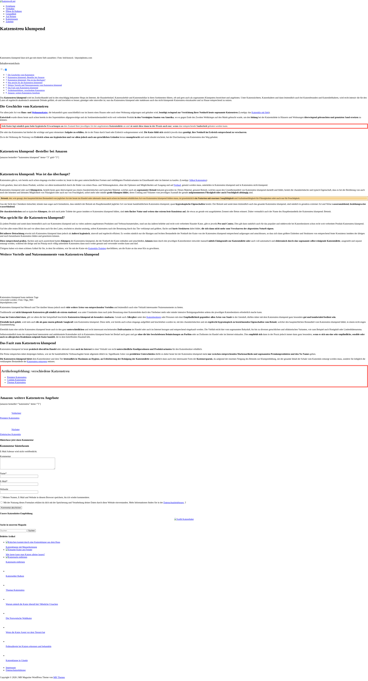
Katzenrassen (12, 19)
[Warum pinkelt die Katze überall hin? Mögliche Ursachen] (11, 599)
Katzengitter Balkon (15, 576)
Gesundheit (11, 14)
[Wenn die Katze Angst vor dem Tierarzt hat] (11, 627)
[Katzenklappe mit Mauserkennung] (33, 542)
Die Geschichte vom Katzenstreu (21, 75)
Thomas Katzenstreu (16, 382)
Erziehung (10, 6)
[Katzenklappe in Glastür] (11, 655)
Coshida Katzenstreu (16, 380)
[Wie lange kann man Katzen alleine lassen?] (19, 549)
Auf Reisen (11, 16)
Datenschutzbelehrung (173, 502)
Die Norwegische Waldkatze (19, 618)
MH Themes (59, 677)
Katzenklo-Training (97, 248)
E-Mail (3, 481)
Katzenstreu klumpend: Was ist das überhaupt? (26, 80)
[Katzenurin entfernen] (16, 557)
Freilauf (177, 185)
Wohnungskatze (40, 112)
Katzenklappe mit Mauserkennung (21, 547)
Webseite (4, 489)
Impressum (11, 667)
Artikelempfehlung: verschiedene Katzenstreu (26, 90)
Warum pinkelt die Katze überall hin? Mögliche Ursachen (32, 604)
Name (2, 473)
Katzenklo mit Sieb (260, 112)
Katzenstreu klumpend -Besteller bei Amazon (26, 77)
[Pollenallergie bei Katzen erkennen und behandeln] (11, 641)
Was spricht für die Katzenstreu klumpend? (25, 82)
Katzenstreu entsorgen (37, 361)
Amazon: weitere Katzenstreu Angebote (24, 93)
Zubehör (10, 21)
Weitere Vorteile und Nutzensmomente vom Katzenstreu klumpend (35, 85)
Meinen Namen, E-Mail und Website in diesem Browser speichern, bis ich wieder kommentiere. (46, 497)
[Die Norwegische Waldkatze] (11, 613)
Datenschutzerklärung (16, 670)
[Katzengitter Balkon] (11, 571)
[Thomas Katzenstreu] (11, 585)
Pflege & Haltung (14, 11)
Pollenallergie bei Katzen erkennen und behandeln (28, 646)
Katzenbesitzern (153, 317)
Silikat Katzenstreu (197, 180)
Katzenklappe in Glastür (17, 660)
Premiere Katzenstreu (16, 377)
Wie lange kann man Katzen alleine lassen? (25, 554)
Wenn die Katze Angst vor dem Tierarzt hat (25, 632)
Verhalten (10, 8)
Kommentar (5, 456)
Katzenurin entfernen (15, 562)
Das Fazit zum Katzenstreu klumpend (23, 88)
